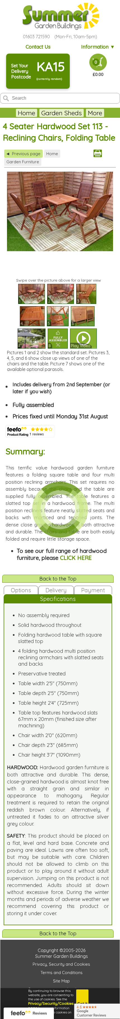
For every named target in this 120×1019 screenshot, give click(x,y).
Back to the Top (57, 579)
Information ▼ (98, 47)
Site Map (61, 981)
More (95, 113)
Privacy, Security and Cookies (61, 964)
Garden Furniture (22, 161)
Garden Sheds (61, 113)
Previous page (23, 153)
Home (26, 113)
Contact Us (38, 47)
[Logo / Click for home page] (60, 16)
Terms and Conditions (61, 972)
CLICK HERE (76, 557)
